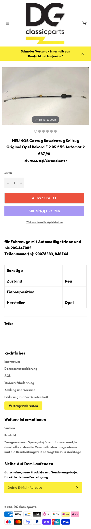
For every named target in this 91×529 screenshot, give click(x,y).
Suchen (9, 428)
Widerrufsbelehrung (19, 382)
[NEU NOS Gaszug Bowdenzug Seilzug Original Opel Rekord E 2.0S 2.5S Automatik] (35, 131)
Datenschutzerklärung (20, 368)
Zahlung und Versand (20, 390)
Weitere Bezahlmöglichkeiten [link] (44, 222)
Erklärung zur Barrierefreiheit (26, 397)
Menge (8, 172)
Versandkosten (56, 160)
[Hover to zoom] (45, 95)
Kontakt (10, 435)
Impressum (12, 361)
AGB (7, 375)
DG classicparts (25, 506)
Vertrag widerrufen (23, 405)
